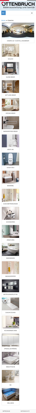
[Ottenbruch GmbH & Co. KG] (18, 5)
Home (3, 20)
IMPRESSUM (6, 411)
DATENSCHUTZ (25, 411)
